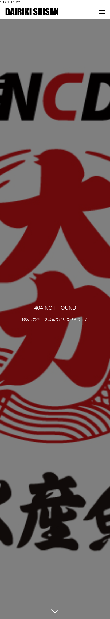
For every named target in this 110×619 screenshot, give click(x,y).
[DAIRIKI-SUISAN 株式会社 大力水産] (32, 12)
